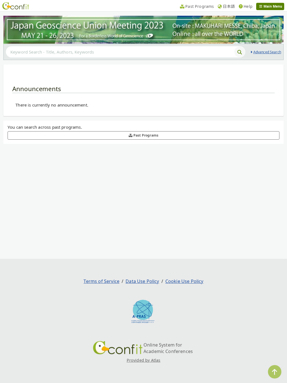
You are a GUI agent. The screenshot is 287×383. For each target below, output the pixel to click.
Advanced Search (267, 52)
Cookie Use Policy (184, 281)
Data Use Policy (142, 281)
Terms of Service (101, 281)
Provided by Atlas (144, 360)
